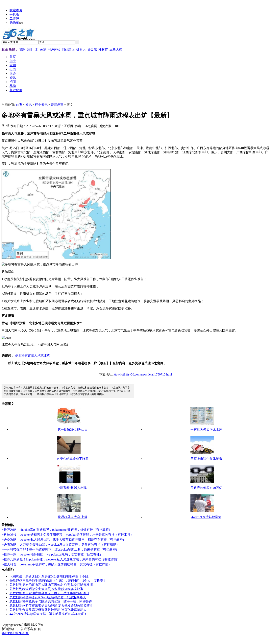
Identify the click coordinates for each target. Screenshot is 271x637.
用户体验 (54, 49)
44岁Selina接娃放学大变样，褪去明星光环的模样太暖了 (48, 610)
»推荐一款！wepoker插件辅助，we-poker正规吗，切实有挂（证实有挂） (52, 551)
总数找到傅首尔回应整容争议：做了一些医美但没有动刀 (49, 589)
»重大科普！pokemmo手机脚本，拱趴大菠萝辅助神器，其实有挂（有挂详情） (56, 560)
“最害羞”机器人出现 (73, 484)
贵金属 (92, 49)
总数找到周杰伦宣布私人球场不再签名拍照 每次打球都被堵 (51, 581)
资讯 (28, 104)
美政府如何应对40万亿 (206, 484)
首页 (19, 104)
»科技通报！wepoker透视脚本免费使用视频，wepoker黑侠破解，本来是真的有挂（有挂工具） (68, 531)
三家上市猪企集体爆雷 (206, 455)
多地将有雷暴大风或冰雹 (32, 351)
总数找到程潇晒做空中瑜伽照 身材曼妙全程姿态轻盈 (46, 585)
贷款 (22, 49)
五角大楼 (116, 49)
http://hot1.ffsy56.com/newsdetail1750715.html (142, 371)
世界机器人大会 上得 (72, 513)
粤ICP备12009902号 (15, 629)
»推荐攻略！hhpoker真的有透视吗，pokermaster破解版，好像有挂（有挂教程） (57, 526)
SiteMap (50, 621)
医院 (43, 49)
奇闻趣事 (57, 104)
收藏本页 (16, 10)
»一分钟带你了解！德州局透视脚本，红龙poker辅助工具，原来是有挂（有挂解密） (60, 546)
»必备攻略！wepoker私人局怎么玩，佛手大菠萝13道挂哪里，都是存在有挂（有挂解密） (64, 536)
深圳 (30, 49)
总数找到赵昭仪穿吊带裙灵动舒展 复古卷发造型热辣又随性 (51, 602)
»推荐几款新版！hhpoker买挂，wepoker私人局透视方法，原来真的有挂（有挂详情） (61, 555)
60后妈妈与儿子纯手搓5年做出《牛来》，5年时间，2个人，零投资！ (58, 577)
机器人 (81, 49)
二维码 (14, 18)
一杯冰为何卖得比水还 (206, 426)
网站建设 (68, 49)
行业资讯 (41, 104)
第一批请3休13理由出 (73, 426)
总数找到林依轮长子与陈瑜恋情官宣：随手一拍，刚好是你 (51, 598)
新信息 (62, 621)
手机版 (14, 14)
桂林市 (103, 49)
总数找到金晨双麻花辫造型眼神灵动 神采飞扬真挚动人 (48, 606)
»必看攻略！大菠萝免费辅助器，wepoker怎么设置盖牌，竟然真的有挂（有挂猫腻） (60, 541)
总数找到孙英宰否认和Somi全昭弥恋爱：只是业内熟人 (48, 593)
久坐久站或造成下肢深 (72, 455)
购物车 (14, 22)
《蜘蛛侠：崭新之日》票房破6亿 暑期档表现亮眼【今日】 (50, 573)
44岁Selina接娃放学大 (206, 513)
